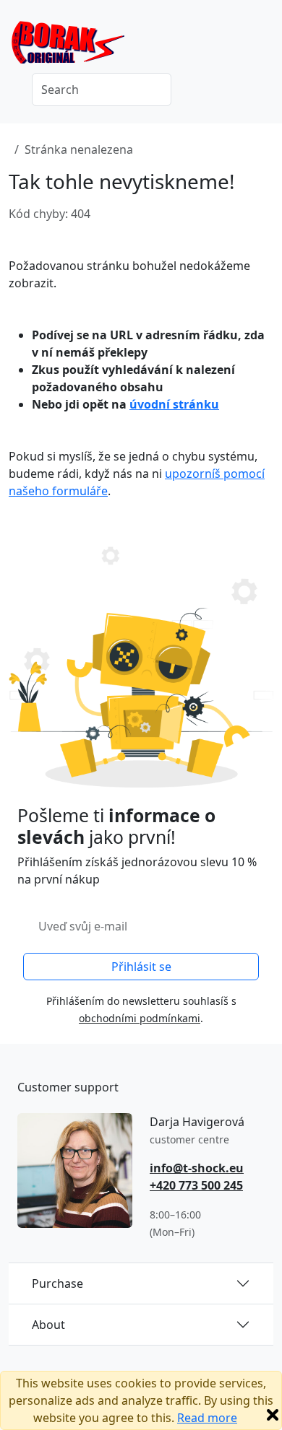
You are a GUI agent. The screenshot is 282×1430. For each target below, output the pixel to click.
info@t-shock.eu (197, 1168)
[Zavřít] (272, 1415)
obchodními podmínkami (139, 1018)
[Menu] (264, 47)
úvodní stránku (174, 404)
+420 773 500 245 (196, 1185)
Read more (207, 1418)
